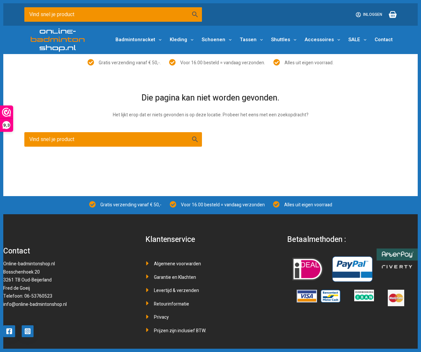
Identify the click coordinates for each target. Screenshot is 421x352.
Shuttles (280, 39)
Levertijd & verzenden (176, 290)
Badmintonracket (135, 39)
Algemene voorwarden (177, 263)
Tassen (248, 39)
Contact (384, 39)
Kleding (178, 39)
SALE (354, 39)
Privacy (161, 317)
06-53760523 (38, 296)
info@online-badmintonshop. (33, 304)
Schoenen (213, 39)
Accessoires (319, 39)
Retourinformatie (171, 304)
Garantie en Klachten (175, 277)
